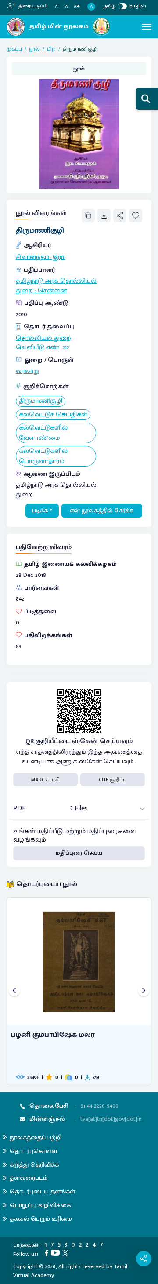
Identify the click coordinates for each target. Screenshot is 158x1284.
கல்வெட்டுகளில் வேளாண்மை (43, 433)
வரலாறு (28, 371)
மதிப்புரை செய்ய (79, 853)
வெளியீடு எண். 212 (42, 347)
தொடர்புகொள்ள (33, 1151)
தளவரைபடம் (28, 1177)
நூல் (34, 49)
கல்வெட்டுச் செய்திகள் (53, 415)
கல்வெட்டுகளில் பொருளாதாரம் (43, 456)
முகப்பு (14, 49)
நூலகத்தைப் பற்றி (35, 1137)
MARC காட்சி (45, 779)
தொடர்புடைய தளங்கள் (42, 1191)
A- (57, 7)
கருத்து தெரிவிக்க (34, 1164)
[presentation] (14, 991)
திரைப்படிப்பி (32, 6)
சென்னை (52, 290)
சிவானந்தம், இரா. (40, 257)
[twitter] (66, 1253)
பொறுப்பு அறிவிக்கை (40, 1205)
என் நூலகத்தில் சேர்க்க (102, 510)
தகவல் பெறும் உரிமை (41, 1218)
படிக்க (40, 510)
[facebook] (48, 1253)
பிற (51, 49)
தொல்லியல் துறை (43, 338)
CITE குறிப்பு (112, 779)
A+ (77, 7)
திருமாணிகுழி (40, 401)
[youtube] (56, 1253)
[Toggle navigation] (146, 27)
